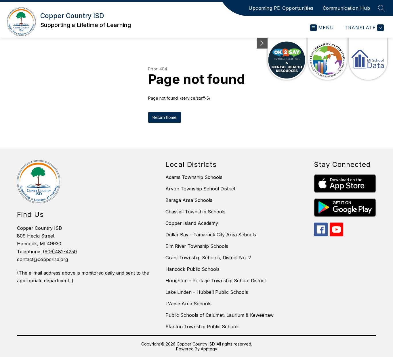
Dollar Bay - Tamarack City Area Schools (210, 235)
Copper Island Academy (191, 223)
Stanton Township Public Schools (202, 326)
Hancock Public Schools (192, 269)
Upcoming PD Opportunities (281, 8)
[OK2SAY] (287, 59)
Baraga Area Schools (188, 200)
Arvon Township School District (200, 189)
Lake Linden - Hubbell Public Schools (206, 292)
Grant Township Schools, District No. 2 (208, 257)
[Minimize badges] (262, 43)
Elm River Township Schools (196, 246)
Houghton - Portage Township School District (215, 280)
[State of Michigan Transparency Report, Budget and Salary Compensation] (327, 59)
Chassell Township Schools (195, 212)
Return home (164, 117)
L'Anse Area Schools (188, 303)
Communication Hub (346, 8)
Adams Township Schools (193, 177)
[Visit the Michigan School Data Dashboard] (368, 59)
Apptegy (209, 348)
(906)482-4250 (60, 251)
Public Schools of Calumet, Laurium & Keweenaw (219, 315)
